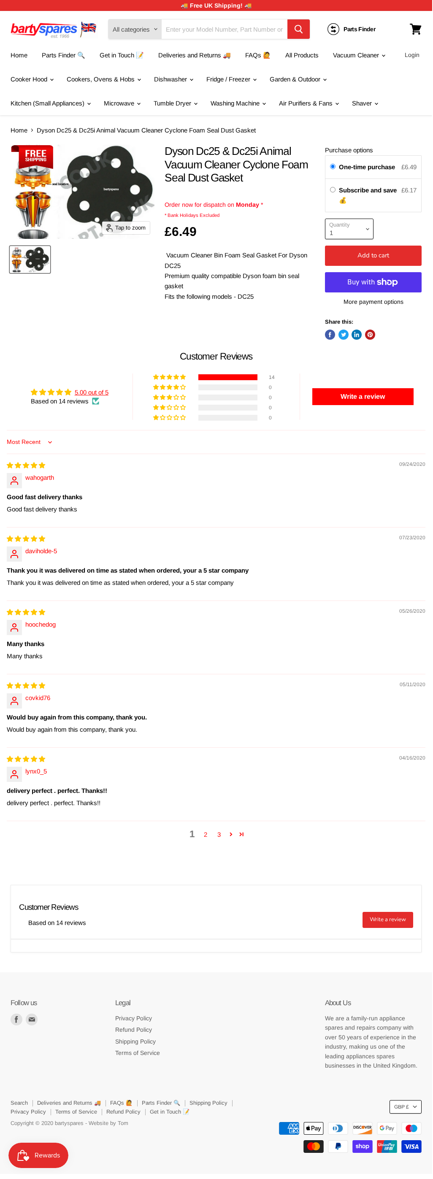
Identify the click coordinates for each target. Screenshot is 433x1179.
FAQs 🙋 (258, 55)
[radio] (333, 167)
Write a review (388, 919)
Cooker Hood (30, 79)
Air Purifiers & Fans (306, 103)
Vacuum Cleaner (357, 55)
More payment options (373, 301)
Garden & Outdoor (296, 79)
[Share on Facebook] (330, 335)
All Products (302, 55)
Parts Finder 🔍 (63, 55)
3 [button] (219, 834)
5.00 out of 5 (91, 392)
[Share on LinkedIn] (357, 335)
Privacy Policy (133, 1018)
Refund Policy (133, 1029)
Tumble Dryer (173, 103)
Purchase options (349, 150)
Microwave (120, 103)
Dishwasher (171, 79)
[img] (26, 465)
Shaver (362, 103)
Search (19, 1103)
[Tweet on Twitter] (343, 335)
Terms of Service (137, 1052)
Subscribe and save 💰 (368, 195)
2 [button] (205, 834)
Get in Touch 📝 (122, 55)
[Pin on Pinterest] (370, 335)
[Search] (298, 29)
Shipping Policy (135, 1041)
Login (412, 54)
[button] (170, 377)
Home (19, 55)
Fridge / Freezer (229, 79)
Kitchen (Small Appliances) (48, 103)
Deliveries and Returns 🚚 (194, 55)
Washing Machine (236, 103)
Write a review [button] (363, 396)
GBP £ (401, 1107)
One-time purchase (367, 166)
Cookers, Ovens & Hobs (101, 79)
